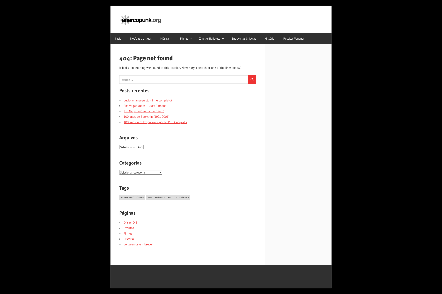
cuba (150, 197)
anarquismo (127, 197)
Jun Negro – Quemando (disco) (144, 111)
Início (118, 38)
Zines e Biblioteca (209, 38)
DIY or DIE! (131, 223)
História (270, 38)
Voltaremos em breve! (138, 244)
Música (164, 38)
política (172, 197)
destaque (160, 197)
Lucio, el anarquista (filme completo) (148, 100)
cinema (140, 197)
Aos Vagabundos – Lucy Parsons (145, 106)
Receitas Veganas (294, 38)
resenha (184, 197)
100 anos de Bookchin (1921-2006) (146, 117)
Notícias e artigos (141, 38)
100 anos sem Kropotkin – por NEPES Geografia (155, 122)
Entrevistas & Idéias (244, 38)
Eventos (129, 228)
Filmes (184, 38)
